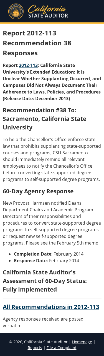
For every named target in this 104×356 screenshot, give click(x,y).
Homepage (82, 341)
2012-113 (28, 65)
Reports (35, 347)
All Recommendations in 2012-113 (51, 307)
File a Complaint (62, 347)
